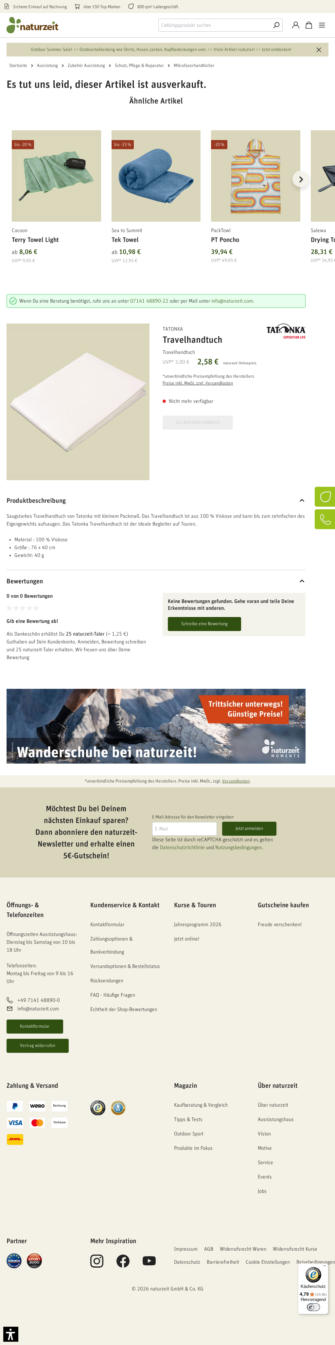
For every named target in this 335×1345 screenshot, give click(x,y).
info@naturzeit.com (232, 301)
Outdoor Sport (188, 1133)
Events (265, 1176)
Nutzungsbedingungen (238, 847)
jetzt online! (186, 939)
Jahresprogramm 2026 (197, 924)
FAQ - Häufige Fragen (112, 995)
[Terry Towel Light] (56, 175)
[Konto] (295, 25)
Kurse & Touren (195, 905)
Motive (265, 1148)
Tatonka (173, 329)
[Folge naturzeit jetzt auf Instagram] (96, 1264)
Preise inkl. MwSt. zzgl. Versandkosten (198, 383)
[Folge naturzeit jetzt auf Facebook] (123, 1264)
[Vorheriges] (11, 179)
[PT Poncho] (255, 175)
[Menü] (321, 25)
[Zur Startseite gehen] (33, 25)
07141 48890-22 (149, 301)
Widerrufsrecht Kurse (295, 1249)
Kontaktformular (35, 1026)
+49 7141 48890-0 (38, 1000)
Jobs (262, 1191)
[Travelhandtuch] (78, 402)
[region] (156, 187)
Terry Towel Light (35, 240)
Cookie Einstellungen (268, 1262)
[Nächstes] (300, 179)
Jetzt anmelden (249, 828)
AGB (208, 1249)
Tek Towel (125, 240)
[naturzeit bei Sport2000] (34, 1260)
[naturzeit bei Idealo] (14, 1260)
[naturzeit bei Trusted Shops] (97, 1107)
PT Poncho (225, 240)
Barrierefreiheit (223, 1262)
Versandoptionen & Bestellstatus (125, 966)
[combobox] (214, 25)
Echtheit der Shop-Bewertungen (123, 1009)
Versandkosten (236, 781)
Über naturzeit (278, 1086)
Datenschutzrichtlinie (182, 847)
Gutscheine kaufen (283, 905)
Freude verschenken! (280, 924)
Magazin (185, 1086)
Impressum (186, 1249)
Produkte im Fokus (193, 1148)
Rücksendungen (106, 980)
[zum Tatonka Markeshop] (286, 331)
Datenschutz (187, 1262)
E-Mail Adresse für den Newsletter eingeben (193, 817)
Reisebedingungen (315, 1262)
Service (265, 1162)
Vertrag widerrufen (37, 1045)
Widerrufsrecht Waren (243, 1249)
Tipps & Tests (188, 1119)
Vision (264, 1133)
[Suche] (276, 25)
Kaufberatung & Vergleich (201, 1105)
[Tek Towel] (156, 175)
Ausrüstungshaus (276, 1119)
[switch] (313, 1307)
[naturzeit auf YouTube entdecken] (149, 1264)
